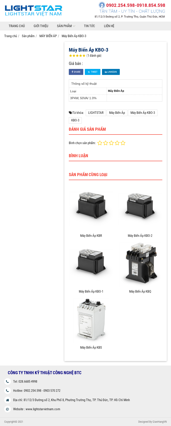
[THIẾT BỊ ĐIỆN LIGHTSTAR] (85, 20)
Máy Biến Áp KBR (91, 236)
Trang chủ (17, 26)
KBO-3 (75, 120)
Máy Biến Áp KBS (91, 348)
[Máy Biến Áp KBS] (91, 342)
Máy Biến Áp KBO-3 (142, 113)
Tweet (94, 71)
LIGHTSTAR (96, 113)
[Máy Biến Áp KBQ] (140, 286)
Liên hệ (109, 26)
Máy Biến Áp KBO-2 (140, 236)
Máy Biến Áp (117, 113)
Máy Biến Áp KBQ (140, 291)
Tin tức (89, 26)
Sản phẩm (64, 26)
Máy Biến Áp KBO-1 (91, 291)
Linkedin (112, 71)
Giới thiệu (41, 26)
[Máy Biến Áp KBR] (91, 230)
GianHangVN (160, 421)
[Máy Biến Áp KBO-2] (140, 230)
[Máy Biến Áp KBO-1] (91, 286)
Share (76, 71)
